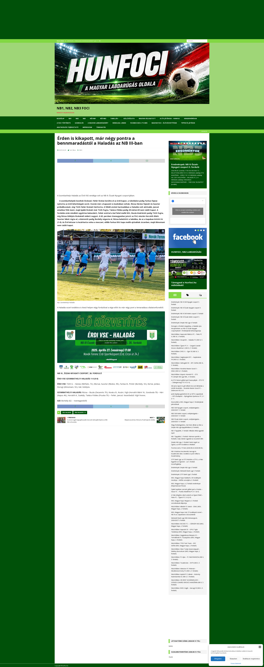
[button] (260, 647)
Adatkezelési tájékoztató (67, 127)
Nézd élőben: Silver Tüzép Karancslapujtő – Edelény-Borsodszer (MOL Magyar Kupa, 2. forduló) (185, 551)
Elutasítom (233, 659)
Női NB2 (103, 118)
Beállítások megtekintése (251, 659)
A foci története (64, 123)
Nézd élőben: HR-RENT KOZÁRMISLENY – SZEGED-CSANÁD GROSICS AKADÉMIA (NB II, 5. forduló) (187, 582)
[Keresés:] (197, 41)
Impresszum (87, 127)
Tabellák (114, 118)
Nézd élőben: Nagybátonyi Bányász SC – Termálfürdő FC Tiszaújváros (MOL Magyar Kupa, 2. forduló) (185, 537)
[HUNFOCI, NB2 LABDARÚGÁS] (188, 238)
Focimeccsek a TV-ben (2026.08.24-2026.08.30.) (187, 448)
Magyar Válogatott (147, 118)
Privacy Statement (236, 663)
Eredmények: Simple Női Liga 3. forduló (184, 467)
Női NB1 (93, 118)
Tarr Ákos (72, 150)
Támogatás (101, 127)
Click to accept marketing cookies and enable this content (111, 342)
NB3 (84, 118)
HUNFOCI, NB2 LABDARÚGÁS (186, 252)
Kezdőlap (60, 118)
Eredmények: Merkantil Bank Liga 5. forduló (185, 471)
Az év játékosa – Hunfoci (170, 118)
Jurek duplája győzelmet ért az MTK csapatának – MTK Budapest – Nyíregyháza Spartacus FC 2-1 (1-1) (187, 396)
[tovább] (174, 184)
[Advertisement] (116, 22)
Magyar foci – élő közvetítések (164, 123)
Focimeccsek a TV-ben (138, 123)
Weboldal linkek (119, 123)
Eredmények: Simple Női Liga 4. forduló (184, 323)
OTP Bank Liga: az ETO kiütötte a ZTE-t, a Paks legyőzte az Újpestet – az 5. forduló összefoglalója (187, 461)
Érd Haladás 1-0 (80, 412)
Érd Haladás (66, 412)
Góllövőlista (129, 118)
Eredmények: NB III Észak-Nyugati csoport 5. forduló (185, 165)
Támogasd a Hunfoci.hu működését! (183, 284)
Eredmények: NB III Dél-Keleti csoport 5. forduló (187, 314)
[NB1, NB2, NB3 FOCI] (132, 103)
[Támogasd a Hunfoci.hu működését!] (188, 269)
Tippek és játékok (188, 123)
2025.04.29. (62, 150)
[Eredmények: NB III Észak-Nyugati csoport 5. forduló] (188, 151)
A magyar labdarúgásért (98, 123)
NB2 (77, 118)
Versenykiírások (190, 118)
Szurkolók (79, 123)
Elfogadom (218, 659)
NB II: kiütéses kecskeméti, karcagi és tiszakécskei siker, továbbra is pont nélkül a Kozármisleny (185, 453)
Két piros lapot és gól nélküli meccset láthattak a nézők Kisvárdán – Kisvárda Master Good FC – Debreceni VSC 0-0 (187, 388)
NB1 (70, 118)
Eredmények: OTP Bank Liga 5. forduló (184, 474)
